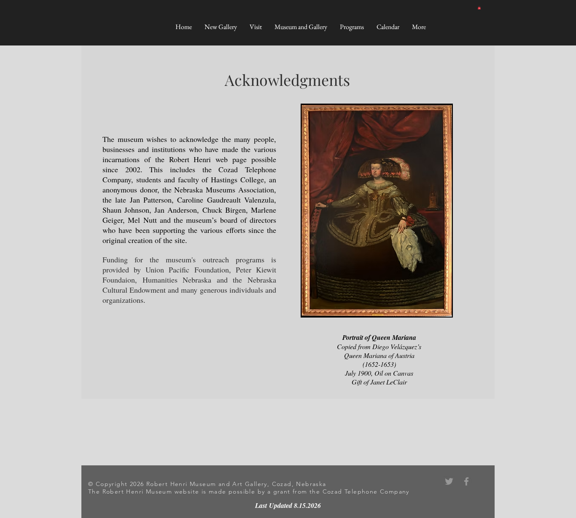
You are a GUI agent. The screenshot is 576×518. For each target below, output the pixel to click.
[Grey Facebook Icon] (466, 481)
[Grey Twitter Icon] (449, 481)
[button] (479, 7)
